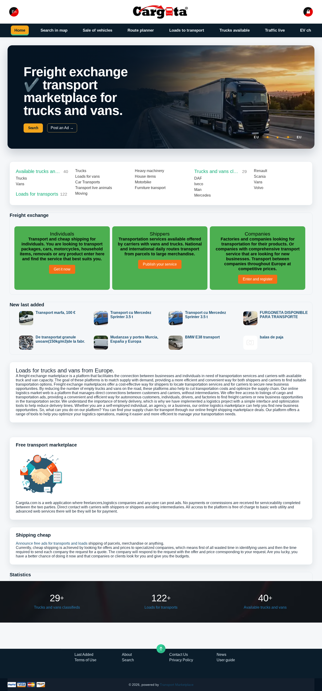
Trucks (21, 178)
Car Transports (87, 182)
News (221, 655)
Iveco (198, 184)
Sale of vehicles (97, 30)
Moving (81, 193)
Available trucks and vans (39, 171)
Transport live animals (93, 188)
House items (145, 176)
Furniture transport (150, 188)
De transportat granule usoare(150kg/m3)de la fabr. (60, 339)
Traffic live (275, 30)
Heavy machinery (149, 171)
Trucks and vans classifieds (217, 171)
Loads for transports (37, 194)
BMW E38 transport (202, 337)
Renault (260, 171)
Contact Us (178, 655)
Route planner (141, 30)
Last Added (83, 655)
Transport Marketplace (177, 685)
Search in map (54, 30)
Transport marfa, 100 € (55, 313)
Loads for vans (87, 176)
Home (19, 30)
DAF (198, 178)
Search (33, 128)
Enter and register (257, 280)
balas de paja (271, 337)
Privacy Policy (181, 660)
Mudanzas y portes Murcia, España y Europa (134, 339)
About (127, 655)
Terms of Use (85, 660)
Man (198, 190)
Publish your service (160, 265)
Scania (260, 176)
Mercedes (202, 195)
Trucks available (234, 30)
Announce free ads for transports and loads (51, 543)
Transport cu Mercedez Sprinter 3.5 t (130, 315)
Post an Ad (62, 128)
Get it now (62, 270)
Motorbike (143, 182)
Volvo (258, 188)
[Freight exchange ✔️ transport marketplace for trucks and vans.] (161, 11)
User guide (226, 660)
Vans (20, 184)
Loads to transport (186, 30)
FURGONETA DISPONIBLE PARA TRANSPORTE (284, 315)
